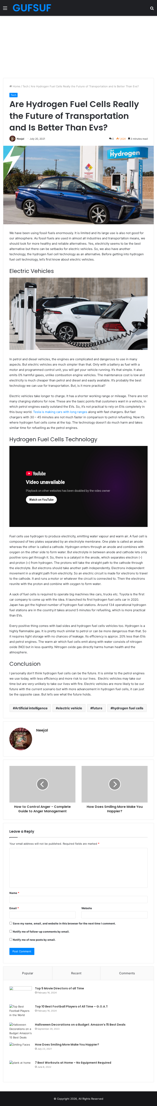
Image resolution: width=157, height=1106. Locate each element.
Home (16, 86)
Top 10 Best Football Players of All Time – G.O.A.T (71, 1006)
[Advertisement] (78, 46)
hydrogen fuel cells (128, 708)
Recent (76, 973)
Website (86, 908)
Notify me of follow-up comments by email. (41, 931)
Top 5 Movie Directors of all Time (59, 988)
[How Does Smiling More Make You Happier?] (20, 1050)
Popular (27, 973)
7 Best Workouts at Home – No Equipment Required (73, 1063)
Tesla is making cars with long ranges (60, 412)
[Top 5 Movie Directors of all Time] (20, 994)
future (97, 708)
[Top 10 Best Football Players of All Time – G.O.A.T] (20, 1012)
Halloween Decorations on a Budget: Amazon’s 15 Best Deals (80, 1025)
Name (14, 893)
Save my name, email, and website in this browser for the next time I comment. (64, 923)
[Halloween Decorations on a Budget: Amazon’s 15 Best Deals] (20, 1031)
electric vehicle (70, 708)
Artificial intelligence (31, 708)
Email (14, 908)
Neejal (20, 138)
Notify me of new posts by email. (34, 939)
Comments (127, 973)
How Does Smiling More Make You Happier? (67, 1044)
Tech (25, 86)
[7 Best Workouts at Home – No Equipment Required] (20, 1068)
